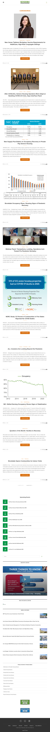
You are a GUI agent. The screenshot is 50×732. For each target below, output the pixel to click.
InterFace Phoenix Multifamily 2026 (15, 513)
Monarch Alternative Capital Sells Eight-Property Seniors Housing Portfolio (18, 636)
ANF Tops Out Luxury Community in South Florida (13, 613)
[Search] (46, 2)
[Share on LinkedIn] (45, 63)
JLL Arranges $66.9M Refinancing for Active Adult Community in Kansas (18, 643)
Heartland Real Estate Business (8, 672)
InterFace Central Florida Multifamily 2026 (17, 537)
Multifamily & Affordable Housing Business (11, 666)
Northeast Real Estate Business (8, 675)
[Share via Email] (46, 63)
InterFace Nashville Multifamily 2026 (15, 543)
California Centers (6, 691)
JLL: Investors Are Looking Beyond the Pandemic (25, 349)
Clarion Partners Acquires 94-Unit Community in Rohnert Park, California (18, 654)
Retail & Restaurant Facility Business (9, 694)
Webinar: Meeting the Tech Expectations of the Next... (18, 593)
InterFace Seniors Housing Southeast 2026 (17, 501)
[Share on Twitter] (43, 63)
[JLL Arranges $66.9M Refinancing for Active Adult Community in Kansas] (43, 645)
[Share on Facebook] (42, 63)
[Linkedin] (25, 721)
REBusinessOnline (6, 686)
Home (9, 725)
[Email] (29, 721)
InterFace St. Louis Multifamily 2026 (15, 549)
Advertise (26, 725)
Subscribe (20, 725)
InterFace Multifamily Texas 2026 (15, 519)
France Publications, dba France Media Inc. (26, 727)
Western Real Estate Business (8, 683)
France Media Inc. (38, 725)
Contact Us (31, 725)
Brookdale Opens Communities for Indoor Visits (25, 461)
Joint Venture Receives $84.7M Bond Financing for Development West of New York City (21, 621)
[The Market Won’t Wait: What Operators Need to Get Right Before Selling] (43, 630)
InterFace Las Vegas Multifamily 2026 (16, 531)
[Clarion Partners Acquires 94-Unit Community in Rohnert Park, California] (43, 656)
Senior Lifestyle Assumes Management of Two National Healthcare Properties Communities (22, 625)
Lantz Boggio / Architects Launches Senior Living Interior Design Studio (18, 651)
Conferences (14, 725)
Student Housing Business (7, 669)
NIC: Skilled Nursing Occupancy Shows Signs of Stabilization (25, 404)
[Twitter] (21, 721)
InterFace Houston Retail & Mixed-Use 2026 (17, 507)
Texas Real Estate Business (8, 680)
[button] (3, 581)
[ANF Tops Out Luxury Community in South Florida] (43, 615)
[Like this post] (41, 63)
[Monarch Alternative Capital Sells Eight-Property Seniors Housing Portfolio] (43, 638)
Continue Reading (25, 58)
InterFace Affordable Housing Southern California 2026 (19, 525)
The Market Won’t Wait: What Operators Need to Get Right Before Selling (18, 628)
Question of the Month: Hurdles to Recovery (25, 431)
